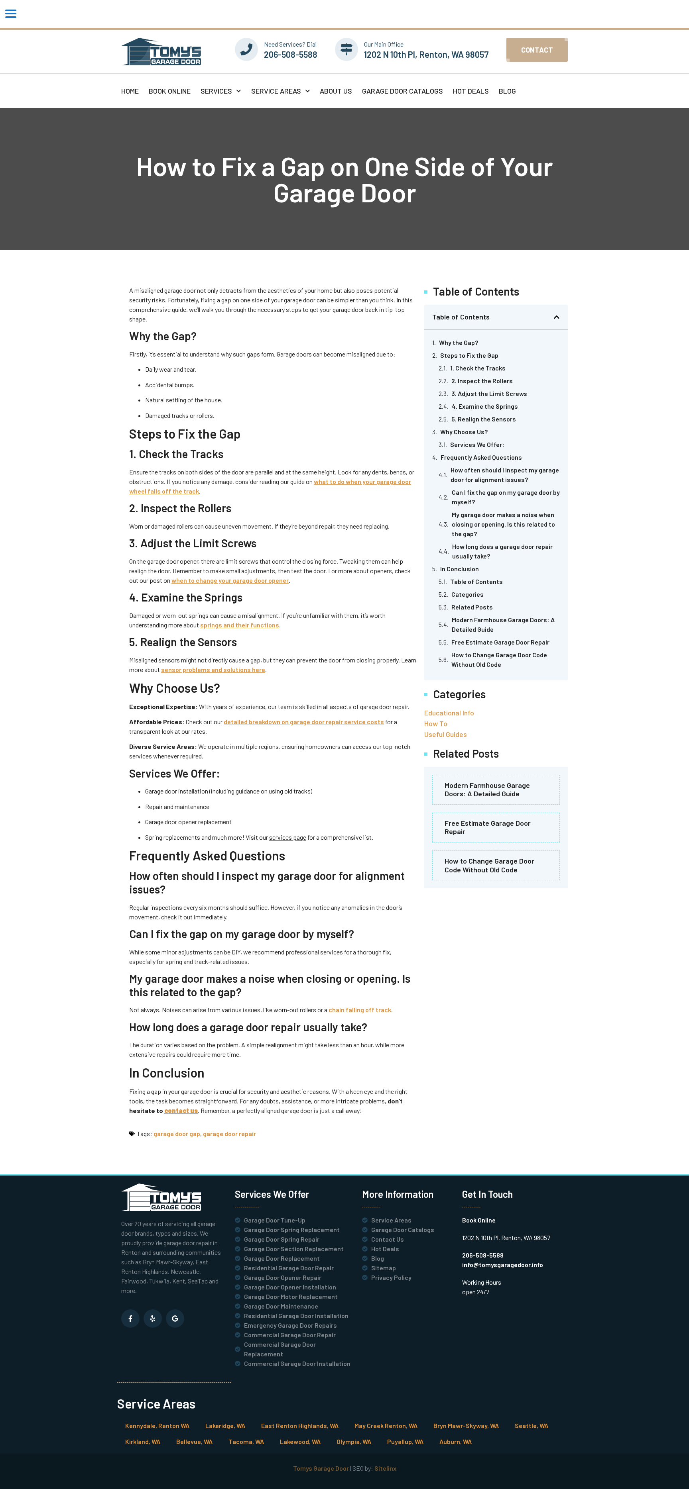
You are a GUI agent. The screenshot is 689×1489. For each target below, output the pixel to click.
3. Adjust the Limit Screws (489, 393)
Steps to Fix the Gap (469, 355)
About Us (336, 90)
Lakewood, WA (300, 1441)
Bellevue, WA (194, 1441)
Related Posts (472, 607)
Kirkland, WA (142, 1441)
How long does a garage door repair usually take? (502, 551)
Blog (507, 90)
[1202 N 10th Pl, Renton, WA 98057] (346, 49)
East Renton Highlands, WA (300, 1425)
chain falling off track (360, 1009)
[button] (272, 305)
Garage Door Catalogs (402, 90)
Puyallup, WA (405, 1441)
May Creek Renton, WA (385, 1425)
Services (216, 90)
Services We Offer (272, 1194)
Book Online (170, 90)
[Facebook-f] (130, 1318)
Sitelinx (385, 1468)
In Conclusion (459, 568)
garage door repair (229, 1133)
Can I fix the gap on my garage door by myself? (506, 496)
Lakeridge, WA (225, 1425)
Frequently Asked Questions (481, 457)
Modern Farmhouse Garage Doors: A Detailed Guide (503, 624)
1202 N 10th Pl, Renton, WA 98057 (426, 54)
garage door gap (177, 1133)
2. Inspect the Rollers (482, 380)
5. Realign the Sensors (483, 419)
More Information (397, 1194)
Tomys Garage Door (321, 1468)
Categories (467, 594)
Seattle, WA (531, 1425)
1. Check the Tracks (478, 368)
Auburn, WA (455, 1441)
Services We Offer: (477, 444)
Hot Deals (471, 90)
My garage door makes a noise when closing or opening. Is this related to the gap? (503, 524)
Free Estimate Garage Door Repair (500, 642)
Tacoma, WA (246, 1441)
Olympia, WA (354, 1441)
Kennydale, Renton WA (157, 1425)
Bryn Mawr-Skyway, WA (466, 1425)
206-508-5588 (290, 54)
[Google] (175, 1318)
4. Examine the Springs (485, 406)
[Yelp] (153, 1318)
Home (130, 90)
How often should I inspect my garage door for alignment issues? (505, 474)
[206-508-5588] (246, 49)
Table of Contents (476, 581)
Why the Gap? (458, 342)
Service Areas (276, 90)
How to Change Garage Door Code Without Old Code (499, 659)
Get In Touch (487, 1194)
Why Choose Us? (464, 431)
